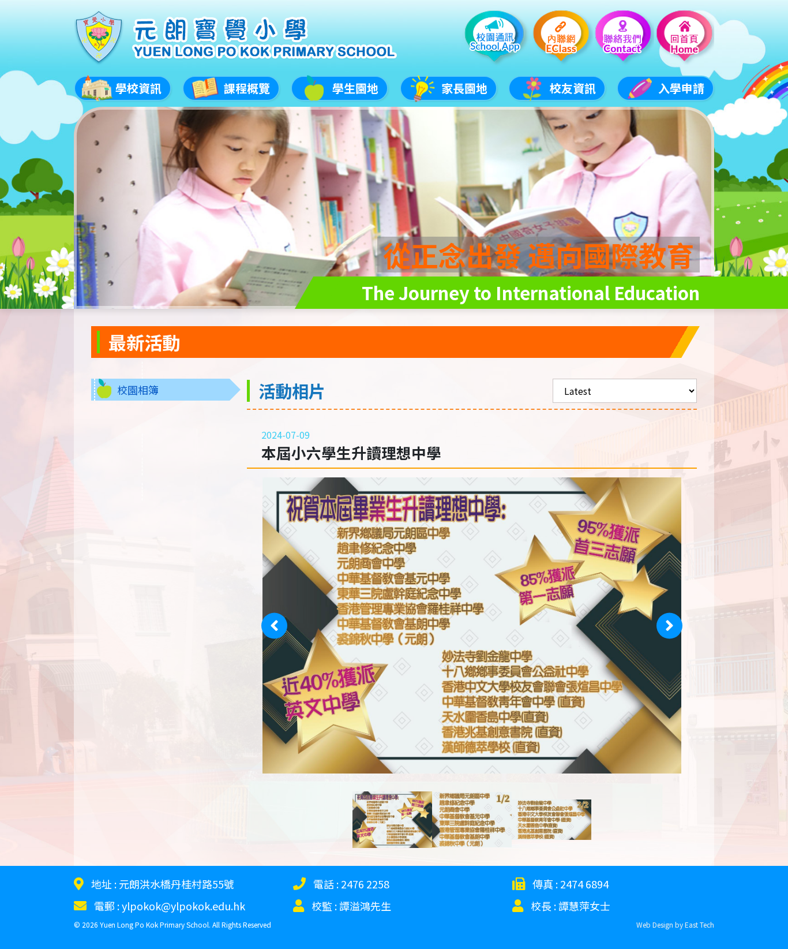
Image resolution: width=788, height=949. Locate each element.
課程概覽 (247, 88)
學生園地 (355, 88)
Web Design (654, 924)
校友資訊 (573, 88)
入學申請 (681, 88)
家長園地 (464, 88)
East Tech (699, 924)
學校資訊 (138, 88)
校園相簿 (138, 389)
